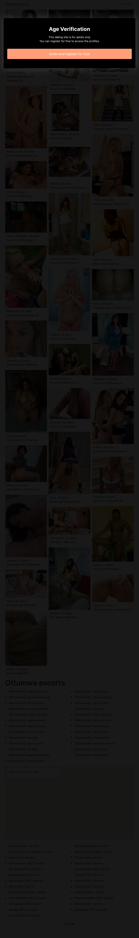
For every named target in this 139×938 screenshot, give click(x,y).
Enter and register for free (69, 54)
